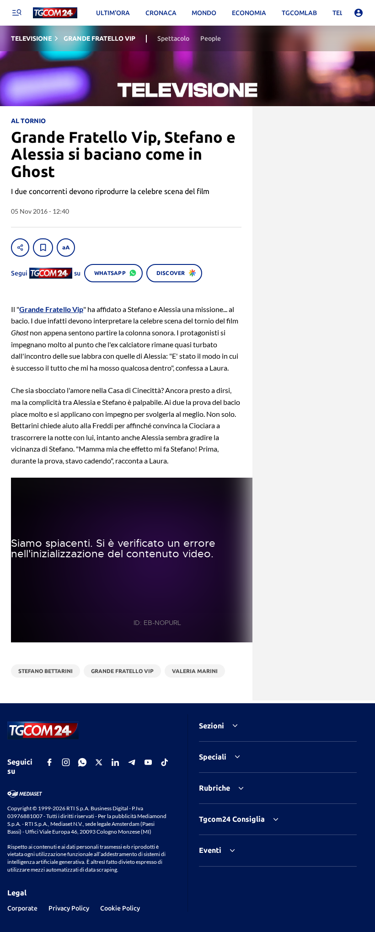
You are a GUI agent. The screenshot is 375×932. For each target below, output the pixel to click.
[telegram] (131, 762)
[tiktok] (164, 762)
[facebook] (49, 762)
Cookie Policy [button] (120, 908)
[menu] (16, 12)
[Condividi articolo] (20, 247)
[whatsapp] (82, 762)
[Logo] (55, 13)
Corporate (22, 908)
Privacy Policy (68, 908)
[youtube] (148, 762)
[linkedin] (115, 762)
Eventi (210, 850)
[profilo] (358, 12)
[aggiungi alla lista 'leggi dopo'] (43, 247)
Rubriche (214, 788)
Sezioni (211, 726)
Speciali (212, 757)
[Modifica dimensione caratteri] (66, 247)
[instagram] (65, 762)
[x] (98, 762)
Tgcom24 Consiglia (232, 819)
